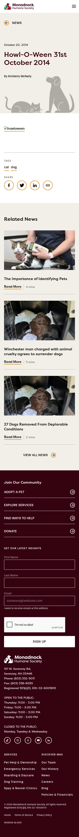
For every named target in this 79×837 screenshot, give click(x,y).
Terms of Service (23, 815)
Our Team (49, 762)
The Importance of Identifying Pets (35, 281)
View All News (35, 455)
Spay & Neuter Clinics (20, 788)
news (17, 23)
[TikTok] (7, 740)
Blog (45, 788)
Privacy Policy (44, 815)
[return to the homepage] (23, 659)
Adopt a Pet (14, 492)
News (46, 775)
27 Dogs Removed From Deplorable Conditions (36, 429)
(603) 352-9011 (24, 678)
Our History (50, 769)
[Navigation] (74, 6)
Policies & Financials (57, 794)
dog (14, 167)
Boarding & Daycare (19, 775)
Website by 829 (12, 822)
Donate (10, 531)
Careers (47, 782)
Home (7, 815)
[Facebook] (28, 740)
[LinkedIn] (48, 740)
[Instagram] (17, 740)
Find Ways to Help (19, 518)
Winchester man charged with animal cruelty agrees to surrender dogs (38, 354)
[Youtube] (38, 740)
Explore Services (18, 505)
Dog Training (13, 782)
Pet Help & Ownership (20, 762)
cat (6, 167)
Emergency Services (19, 769)
